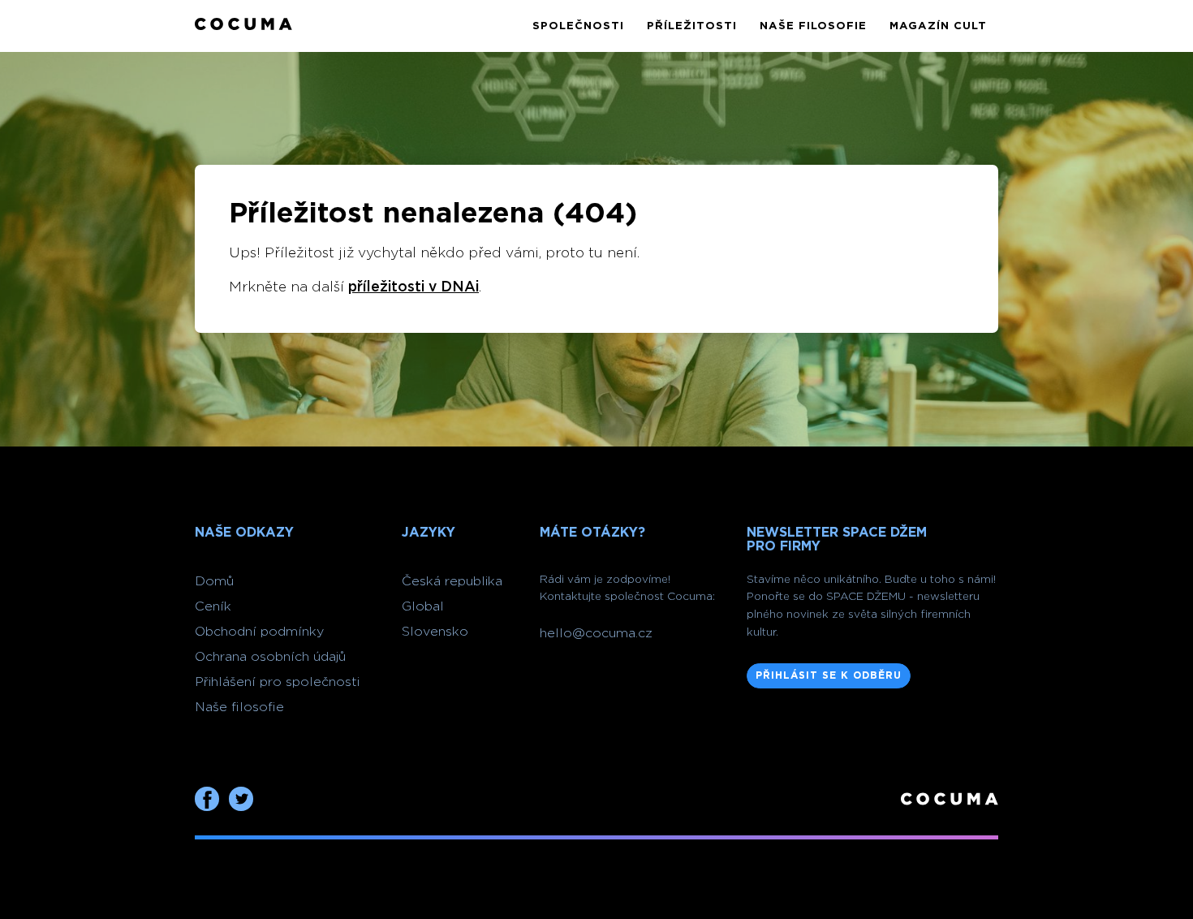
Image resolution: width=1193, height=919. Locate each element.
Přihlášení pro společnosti (277, 681)
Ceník (213, 606)
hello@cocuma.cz (596, 633)
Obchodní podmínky (259, 631)
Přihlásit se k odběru (829, 675)
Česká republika (452, 581)
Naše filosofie (813, 26)
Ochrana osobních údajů (270, 656)
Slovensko (435, 631)
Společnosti (578, 26)
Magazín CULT (938, 26)
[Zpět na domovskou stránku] (243, 25)
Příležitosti (692, 26)
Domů (214, 581)
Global (423, 606)
